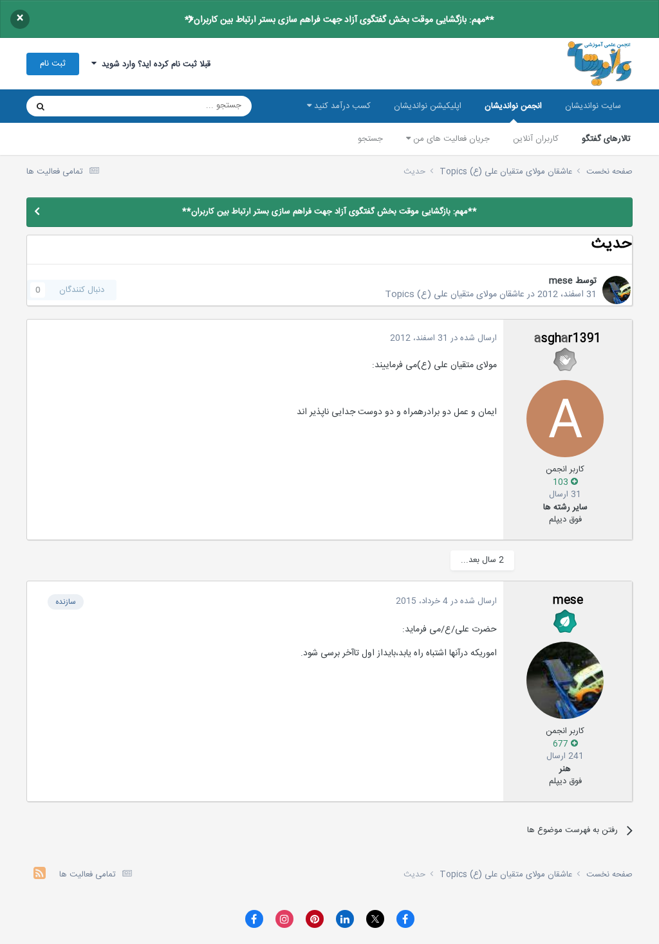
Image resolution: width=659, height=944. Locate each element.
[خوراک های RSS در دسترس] (39, 875)
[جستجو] (40, 106)
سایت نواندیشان (593, 106)
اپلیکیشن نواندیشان (427, 106)
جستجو (370, 139)
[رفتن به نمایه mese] (616, 290)
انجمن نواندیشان (513, 106)
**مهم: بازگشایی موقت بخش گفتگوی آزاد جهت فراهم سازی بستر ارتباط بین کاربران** (339, 20)
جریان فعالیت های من (450, 139)
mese (561, 281)
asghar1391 (567, 339)
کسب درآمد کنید (341, 106)
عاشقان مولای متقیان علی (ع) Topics (454, 294)
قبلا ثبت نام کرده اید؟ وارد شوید (153, 64)
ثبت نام (53, 64)
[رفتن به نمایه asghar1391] (565, 418)
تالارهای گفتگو (606, 139)
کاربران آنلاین (536, 139)
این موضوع (89, 106)
